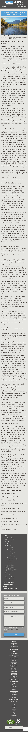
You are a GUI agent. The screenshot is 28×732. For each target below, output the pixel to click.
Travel (14, 695)
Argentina (14, 702)
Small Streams (9, 579)
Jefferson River (10, 571)
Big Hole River (9, 567)
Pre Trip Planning (14, 681)
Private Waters (14, 677)
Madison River (9, 538)
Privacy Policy (10, 629)
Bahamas (14, 706)
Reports (14, 684)
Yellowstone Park (10, 588)
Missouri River (9, 565)
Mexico (14, 713)
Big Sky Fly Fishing (14, 649)
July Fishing (11, 556)
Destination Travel (14, 699)
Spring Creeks (8, 584)
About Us (14, 697)
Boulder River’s (16, 46)
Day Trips (14, 656)
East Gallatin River (11, 569)
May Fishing (11, 552)
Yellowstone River (11, 540)
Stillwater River (10, 575)
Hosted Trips (14, 701)
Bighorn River (9, 577)
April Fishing (11, 550)
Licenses (14, 692)
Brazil (14, 712)
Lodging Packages (14, 653)
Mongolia (14, 717)
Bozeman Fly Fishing (14, 648)
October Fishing (12, 562)
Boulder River (9, 546)
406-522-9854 (22, 6)
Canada (14, 709)
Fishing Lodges (14, 643)
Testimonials (14, 686)
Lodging (14, 641)
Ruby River (8, 573)
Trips (14, 651)
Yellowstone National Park (14, 679)
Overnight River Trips (14, 655)
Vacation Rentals (14, 646)
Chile (14, 704)
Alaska (14, 707)
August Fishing (12, 558)
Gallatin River (9, 542)
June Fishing (11, 554)
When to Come (14, 687)
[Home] (14, 3)
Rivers (5, 536)
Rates (14, 683)
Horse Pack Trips (14, 658)
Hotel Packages (14, 644)
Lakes (5, 586)
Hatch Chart (11, 548)
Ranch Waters (8, 582)
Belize (14, 710)
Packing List (14, 694)
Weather (14, 689)
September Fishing (13, 560)
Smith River (9, 544)
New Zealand (14, 715)
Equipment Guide (14, 691)
